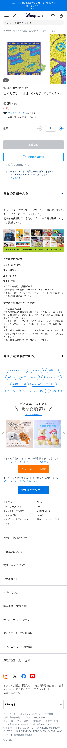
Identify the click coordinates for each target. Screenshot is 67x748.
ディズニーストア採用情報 (17, 646)
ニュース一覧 (9, 714)
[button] (2, 434)
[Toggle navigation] (6, 16)
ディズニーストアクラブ (16, 619)
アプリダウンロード (33, 490)
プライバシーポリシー (34, 717)
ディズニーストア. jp (17, 113)
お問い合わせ (10, 592)
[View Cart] (61, 16)
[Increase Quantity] (61, 128)
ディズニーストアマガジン (15, 519)
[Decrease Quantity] (39, 128)
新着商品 (7, 502)
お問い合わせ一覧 (11, 717)
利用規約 (37, 721)
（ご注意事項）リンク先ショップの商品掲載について (28, 724)
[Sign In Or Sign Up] (14, 16)
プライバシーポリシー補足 (15, 721)
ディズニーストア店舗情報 (17, 633)
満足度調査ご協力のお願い (17, 660)
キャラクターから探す (13, 511)
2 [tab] (35, 9)
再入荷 (40, 515)
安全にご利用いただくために (19, 303)
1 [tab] (32, 9)
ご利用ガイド (10, 578)
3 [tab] (37, 9)
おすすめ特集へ (33, 414)
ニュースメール (11, 692)
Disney (40, 502)
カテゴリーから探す (12, 506)
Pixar (39, 506)
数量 (5, 128)
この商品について (13, 259)
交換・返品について (14, 565)
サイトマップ (9, 523)
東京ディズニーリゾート (48, 519)
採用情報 (7, 728)
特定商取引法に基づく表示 (49, 685)
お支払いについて (13, 551)
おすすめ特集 (9, 515)
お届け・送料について (15, 538)
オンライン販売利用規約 (16, 685)
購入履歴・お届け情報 (15, 606)
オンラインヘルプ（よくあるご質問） (37, 714)
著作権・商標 (51, 721)
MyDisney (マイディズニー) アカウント (24, 689)
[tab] (33, 193)
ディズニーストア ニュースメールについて (29, 462)
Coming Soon (43, 511)
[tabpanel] (33, 5)
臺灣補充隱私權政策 (23, 735)
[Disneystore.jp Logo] (33, 15)
